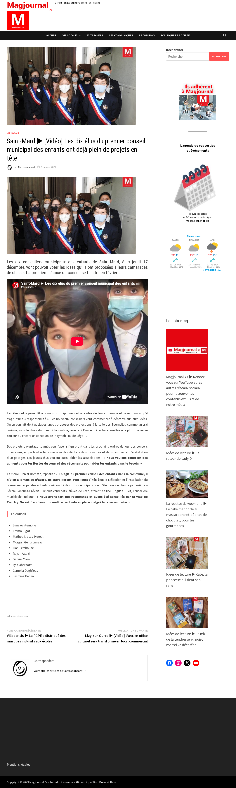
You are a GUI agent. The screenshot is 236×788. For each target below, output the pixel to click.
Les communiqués (121, 35)
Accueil (51, 35)
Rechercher (174, 50)
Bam (113, 782)
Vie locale (70, 35)
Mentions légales (18, 764)
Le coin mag (147, 35)
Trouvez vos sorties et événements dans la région (197, 217)
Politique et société (175, 35)
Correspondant (26, 167)
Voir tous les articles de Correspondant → (60, 671)
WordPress (99, 782)
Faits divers (94, 35)
